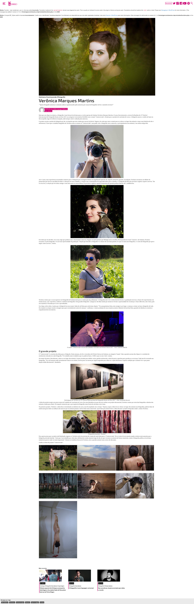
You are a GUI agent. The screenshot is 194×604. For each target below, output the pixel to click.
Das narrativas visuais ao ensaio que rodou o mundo (111, 589)
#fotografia (61, 97)
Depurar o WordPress (111, 15)
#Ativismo (42, 97)
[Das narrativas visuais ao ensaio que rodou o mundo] (111, 575)
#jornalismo (54, 586)
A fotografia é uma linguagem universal (81, 588)
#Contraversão (51, 97)
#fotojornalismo (108, 586)
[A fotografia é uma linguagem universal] (82, 575)
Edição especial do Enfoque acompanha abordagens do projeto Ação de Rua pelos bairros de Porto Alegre (53, 590)
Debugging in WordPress (168, 10)
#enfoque (42, 586)
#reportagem (61, 586)
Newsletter (169, 3)
